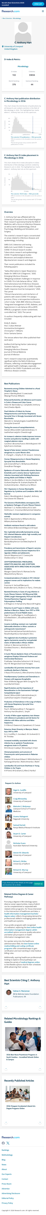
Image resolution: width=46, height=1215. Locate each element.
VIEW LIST (38, 4)
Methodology (7, 1155)
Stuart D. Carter (19, 834)
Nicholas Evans (19, 843)
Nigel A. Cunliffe (19, 790)
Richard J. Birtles (20, 861)
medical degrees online (30, 962)
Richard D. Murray (20, 870)
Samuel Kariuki (19, 825)
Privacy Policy (7, 1203)
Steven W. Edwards (21, 853)
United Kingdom (10, 49)
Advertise (6, 1189)
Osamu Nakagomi (20, 816)
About (4, 1169)
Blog (3, 1160)
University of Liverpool (13, 46)
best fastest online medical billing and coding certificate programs (21, 946)
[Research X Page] (7, 1143)
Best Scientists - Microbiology (12, 18)
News (4, 1165)
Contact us (38, 884)
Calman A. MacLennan (21, 991)
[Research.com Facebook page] (3, 1143)
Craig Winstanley (20, 799)
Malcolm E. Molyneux (22, 806)
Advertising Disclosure (11, 1193)
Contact (5, 1179)
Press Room (6, 1184)
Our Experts (7, 1174)
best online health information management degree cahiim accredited (23, 929)
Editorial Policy (8, 1198)
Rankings (5, 1150)
